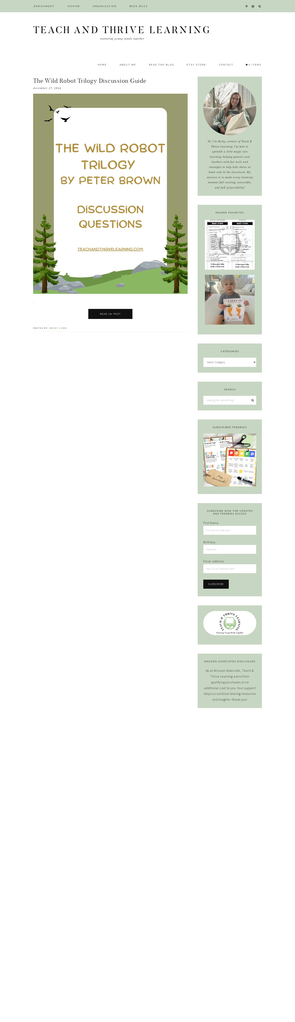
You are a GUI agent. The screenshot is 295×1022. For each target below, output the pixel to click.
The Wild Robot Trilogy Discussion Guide (89, 81)
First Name (211, 523)
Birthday (209, 542)
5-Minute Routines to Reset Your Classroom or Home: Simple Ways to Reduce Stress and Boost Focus (230, 252)
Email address (213, 561)
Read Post (110, 314)
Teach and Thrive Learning (122, 30)
